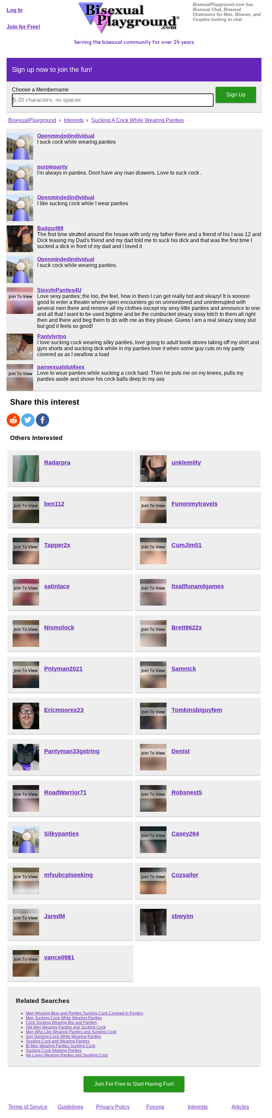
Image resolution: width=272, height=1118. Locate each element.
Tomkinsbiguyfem (196, 710)
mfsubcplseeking (68, 875)
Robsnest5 (186, 792)
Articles (240, 1107)
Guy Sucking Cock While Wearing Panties (63, 1036)
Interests (198, 1107)
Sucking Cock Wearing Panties (54, 1050)
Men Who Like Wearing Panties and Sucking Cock (71, 1032)
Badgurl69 (50, 228)
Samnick (183, 668)
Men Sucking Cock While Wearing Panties (64, 1018)
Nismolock (59, 627)
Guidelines (70, 1107)
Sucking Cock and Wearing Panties (58, 1041)
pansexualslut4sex (61, 367)
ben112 (54, 503)
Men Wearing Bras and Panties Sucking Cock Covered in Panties (84, 1013)
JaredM (54, 916)
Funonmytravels (194, 503)
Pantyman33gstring (72, 751)
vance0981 (59, 957)
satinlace (57, 586)
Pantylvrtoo (51, 336)
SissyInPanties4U (59, 290)
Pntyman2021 (63, 668)
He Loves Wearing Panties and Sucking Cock (67, 1055)
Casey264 (185, 833)
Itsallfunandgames (197, 586)
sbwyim (182, 916)
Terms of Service (27, 1107)
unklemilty (186, 462)
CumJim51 (186, 545)
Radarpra (57, 462)
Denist (180, 751)
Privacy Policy (113, 1107)
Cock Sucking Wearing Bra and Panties (61, 1022)
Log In (15, 10)
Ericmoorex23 (64, 710)
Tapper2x (57, 545)
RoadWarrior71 (65, 792)
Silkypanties (61, 833)
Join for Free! (23, 27)
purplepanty (52, 167)
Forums (155, 1107)
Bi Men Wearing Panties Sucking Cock (60, 1046)
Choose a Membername (40, 89)
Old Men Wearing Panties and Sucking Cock (66, 1027)
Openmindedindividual (65, 136)
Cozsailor (184, 875)
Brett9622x (186, 627)
